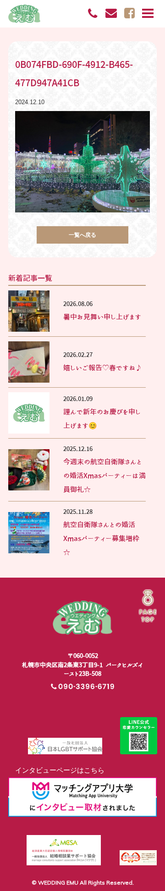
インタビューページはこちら (56, 770)
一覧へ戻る (82, 234)
